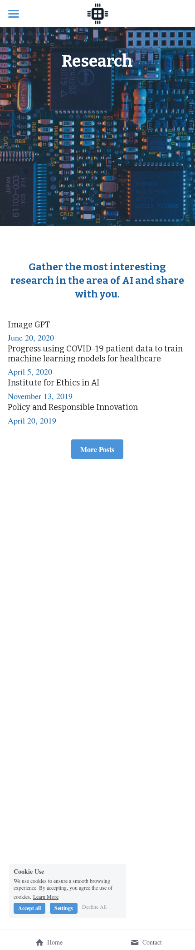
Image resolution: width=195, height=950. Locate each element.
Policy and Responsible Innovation (73, 407)
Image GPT (29, 325)
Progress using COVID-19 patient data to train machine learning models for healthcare (95, 354)
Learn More (45, 896)
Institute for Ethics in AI (54, 383)
